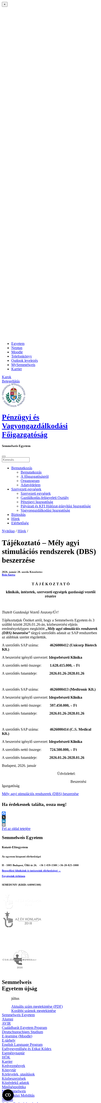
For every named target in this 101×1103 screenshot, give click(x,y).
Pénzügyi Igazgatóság (37, 502)
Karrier (16, 369)
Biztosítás (18, 515)
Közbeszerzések (14, 1078)
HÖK (6, 1057)
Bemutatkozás (21, 468)
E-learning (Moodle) (17, 1036)
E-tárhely (9, 1040)
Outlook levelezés (24, 360)
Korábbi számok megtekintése (33, 1011)
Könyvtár (9, 1070)
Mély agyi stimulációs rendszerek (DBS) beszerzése (40, 794)
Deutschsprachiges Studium (22, 1032)
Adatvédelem (30, 485)
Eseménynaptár (13, 1053)
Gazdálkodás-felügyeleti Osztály (45, 498)
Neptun (16, 348)
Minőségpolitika (14, 1087)
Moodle (17, 352)
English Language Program (22, 1045)
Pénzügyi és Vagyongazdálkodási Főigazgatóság (35, 426)
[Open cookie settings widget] (8, 1095)
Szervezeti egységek (26, 489)
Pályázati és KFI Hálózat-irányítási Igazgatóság (56, 506)
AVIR (6, 1023)
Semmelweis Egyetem (18, 1015)
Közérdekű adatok (15, 1083)
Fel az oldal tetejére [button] (16, 829)
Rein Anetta (8, 574)
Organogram (30, 481)
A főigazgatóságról (35, 476)
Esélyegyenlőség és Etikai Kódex (26, 1049)
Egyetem (17, 344)
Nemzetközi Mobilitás (18, 1095)
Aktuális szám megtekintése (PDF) (37, 1006)
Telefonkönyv (21, 356)
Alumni (7, 1019)
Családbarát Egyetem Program (24, 1028)
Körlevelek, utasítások (18, 1074)
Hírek (15, 519)
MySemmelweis (23, 365)
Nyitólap (8, 531)
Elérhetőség (20, 523)
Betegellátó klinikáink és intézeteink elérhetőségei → (31, 870)
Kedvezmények (13, 1066)
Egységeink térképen (13, 876)
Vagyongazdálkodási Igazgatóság (45, 510)
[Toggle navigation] (4, 456)
